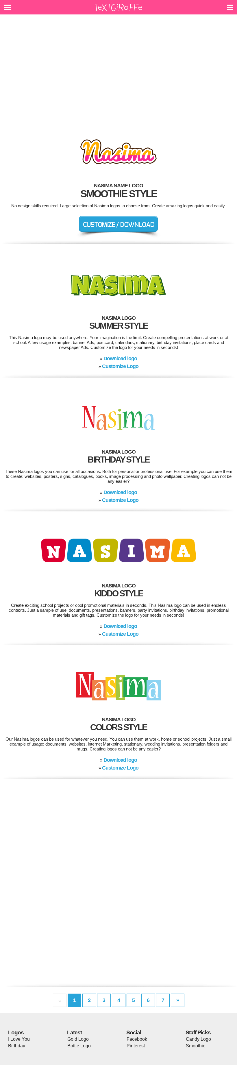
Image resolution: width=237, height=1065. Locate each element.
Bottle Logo (79, 1045)
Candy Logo (198, 1039)
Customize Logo (120, 366)
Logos (16, 1032)
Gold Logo (78, 1039)
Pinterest (136, 1045)
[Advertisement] (118, 72)
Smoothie (195, 1045)
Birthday (16, 1045)
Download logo (120, 358)
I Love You (19, 1039)
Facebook (137, 1039)
